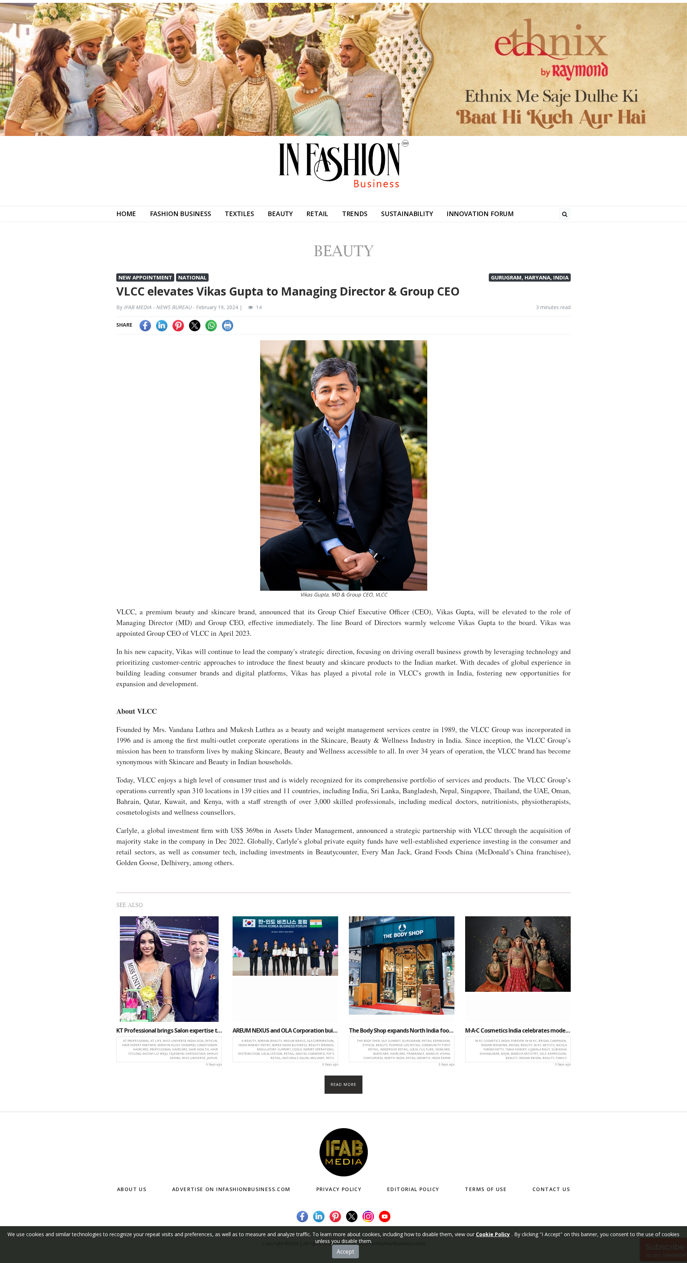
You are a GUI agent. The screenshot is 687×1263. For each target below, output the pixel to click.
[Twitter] (194, 324)
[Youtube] (384, 1215)
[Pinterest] (178, 324)
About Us (131, 1189)
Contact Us (551, 1189)
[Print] (227, 324)
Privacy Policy (339, 1189)
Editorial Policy (413, 1189)
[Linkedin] (161, 324)
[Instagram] (368, 1215)
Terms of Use (486, 1189)
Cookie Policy (493, 1234)
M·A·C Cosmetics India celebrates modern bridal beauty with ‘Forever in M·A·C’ (518, 1030)
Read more (344, 1084)
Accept (345, 1251)
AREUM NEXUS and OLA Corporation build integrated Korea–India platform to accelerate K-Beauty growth (285, 1030)
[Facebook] (145, 324)
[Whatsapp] (211, 324)
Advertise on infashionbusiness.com (231, 1189)
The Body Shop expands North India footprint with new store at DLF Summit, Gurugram (401, 1030)
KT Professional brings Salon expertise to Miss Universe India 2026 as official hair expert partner (169, 1030)
